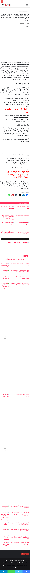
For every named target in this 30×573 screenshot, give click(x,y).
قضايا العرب (11, 563)
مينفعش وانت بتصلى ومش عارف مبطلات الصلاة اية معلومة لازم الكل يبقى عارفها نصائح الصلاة (20, 514)
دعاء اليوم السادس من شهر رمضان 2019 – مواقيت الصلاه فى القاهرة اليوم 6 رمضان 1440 (20, 537)
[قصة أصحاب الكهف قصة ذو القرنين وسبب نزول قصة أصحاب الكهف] (5, 531)
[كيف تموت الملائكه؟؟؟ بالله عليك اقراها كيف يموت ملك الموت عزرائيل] (5, 272)
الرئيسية (26, 11)
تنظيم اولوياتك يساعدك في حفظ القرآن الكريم (16, 259)
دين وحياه (21, 11)
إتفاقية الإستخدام (19, 565)
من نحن (4, 565)
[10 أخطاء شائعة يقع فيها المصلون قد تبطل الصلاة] (5, 266)
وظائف (25, 565)
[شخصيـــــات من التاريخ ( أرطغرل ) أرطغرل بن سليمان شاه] (5, 508)
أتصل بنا (15, 567)
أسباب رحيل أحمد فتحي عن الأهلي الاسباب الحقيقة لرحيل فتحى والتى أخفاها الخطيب (7, 232)
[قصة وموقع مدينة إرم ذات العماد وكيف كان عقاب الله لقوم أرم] (5, 525)
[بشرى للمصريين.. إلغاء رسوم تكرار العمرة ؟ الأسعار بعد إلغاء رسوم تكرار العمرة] (5, 338)
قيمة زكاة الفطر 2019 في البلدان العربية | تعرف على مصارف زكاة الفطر (23, 232)
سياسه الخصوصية (11, 565)
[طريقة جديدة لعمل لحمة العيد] (22, 210)
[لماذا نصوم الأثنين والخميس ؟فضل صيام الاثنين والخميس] (5, 279)
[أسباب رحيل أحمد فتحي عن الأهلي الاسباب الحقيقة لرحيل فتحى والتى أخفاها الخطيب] (7, 226)
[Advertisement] (15, 44)
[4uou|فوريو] (7, 5)
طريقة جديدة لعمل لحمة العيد (22, 215)
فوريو (6, 560)
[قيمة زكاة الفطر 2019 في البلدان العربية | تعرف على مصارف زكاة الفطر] (22, 226)
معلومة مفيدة (5, 563)
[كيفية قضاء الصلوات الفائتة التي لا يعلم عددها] (5, 449)
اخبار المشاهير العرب (19, 563)
